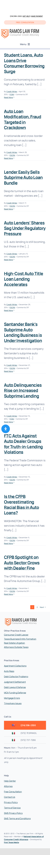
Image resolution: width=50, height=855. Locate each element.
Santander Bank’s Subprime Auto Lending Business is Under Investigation (23, 332)
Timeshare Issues (13, 703)
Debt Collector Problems (16, 676)
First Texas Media (11, 842)
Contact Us (9, 797)
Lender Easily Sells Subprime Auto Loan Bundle (23, 177)
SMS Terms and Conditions (17, 818)
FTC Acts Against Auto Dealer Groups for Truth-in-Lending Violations (23, 444)
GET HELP (26, 16)
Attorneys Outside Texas (16, 647)
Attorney (8, 786)
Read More (8, 97)
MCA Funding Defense (15, 692)
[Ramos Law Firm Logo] (20, 29)
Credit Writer (11, 91)
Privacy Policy (11, 802)
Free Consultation (13, 791)
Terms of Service (12, 807)
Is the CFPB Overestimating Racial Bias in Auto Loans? (21, 505)
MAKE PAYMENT (37, 16)
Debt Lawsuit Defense (15, 687)
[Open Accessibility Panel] (5, 429)
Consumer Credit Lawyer (16, 634)
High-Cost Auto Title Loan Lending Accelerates (23, 279)
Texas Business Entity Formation (20, 638)
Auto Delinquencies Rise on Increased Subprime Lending (23, 390)
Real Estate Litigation (14, 642)
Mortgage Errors (12, 698)
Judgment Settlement (15, 681)
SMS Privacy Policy (13, 813)
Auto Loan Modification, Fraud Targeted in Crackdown (22, 119)
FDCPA (12, 155)
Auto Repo (9, 671)
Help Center (10, 780)
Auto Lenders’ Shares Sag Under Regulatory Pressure (25, 228)
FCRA (12, 94)
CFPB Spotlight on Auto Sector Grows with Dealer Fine (21, 562)
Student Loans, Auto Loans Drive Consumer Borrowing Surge (24, 63)
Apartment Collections (15, 665)
